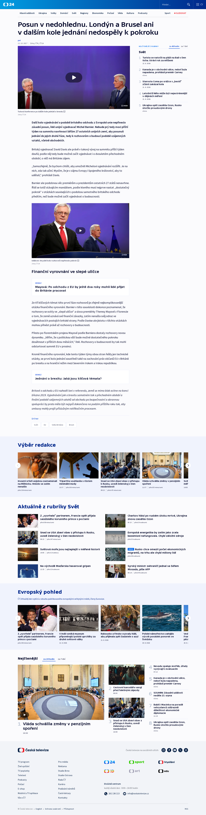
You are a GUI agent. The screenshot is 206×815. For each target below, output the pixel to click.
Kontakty (62, 797)
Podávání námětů (66, 788)
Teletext (22, 775)
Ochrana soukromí (53, 809)
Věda (120, 13)
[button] (74, 77)
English (39, 809)
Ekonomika (97, 13)
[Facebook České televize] (169, 750)
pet (19, 40)
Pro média (63, 761)
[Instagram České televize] (163, 750)
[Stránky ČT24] (109, 761)
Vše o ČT (22, 797)
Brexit (71, 425)
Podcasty (142, 13)
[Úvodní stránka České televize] (33, 750)
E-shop (21, 788)
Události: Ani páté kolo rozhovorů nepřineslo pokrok (54, 260)
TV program (23, 761)
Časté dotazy (64, 793)
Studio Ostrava (65, 775)
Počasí (110, 13)
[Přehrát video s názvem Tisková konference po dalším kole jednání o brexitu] (73, 77)
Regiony (84, 13)
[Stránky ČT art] (134, 770)
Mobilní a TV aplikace (28, 793)
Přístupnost (69, 809)
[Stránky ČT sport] (136, 761)
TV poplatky (23, 770)
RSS (186, 809)
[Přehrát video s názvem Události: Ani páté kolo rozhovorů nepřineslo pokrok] (80, 230)
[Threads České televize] (186, 750)
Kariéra (61, 784)
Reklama (62, 766)
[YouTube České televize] (175, 750)
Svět (74, 13)
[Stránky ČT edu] (163, 770)
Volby (53, 13)
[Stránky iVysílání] (166, 761)
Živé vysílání (23, 766)
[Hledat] (188, 4)
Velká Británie (57, 425)
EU (45, 425)
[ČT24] (8, 4)
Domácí (64, 13)
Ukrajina (43, 13)
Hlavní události (27, 13)
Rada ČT (62, 779)
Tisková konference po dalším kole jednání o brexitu (40, 111)
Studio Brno (64, 770)
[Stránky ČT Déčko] (109, 770)
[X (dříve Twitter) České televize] (180, 750)
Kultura (130, 13)
